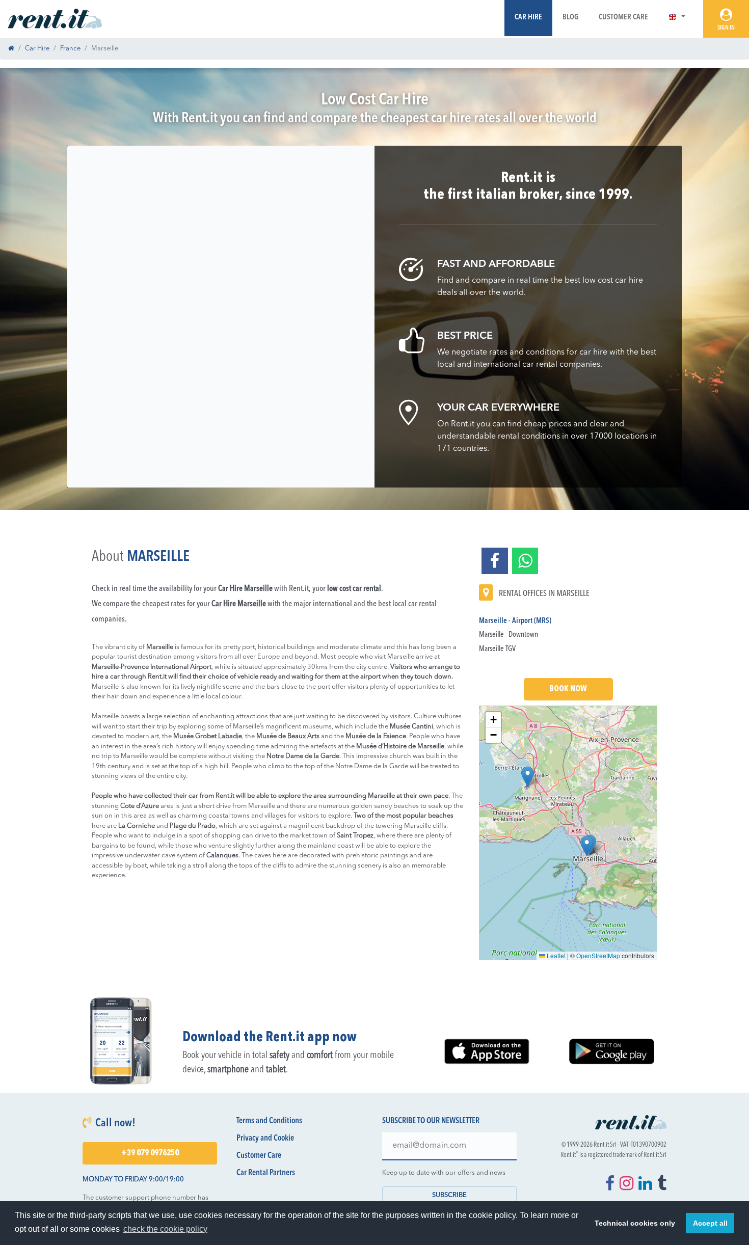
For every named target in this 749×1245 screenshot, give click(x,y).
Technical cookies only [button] (635, 1223)
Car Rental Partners (265, 1173)
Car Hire (528, 17)
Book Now (568, 689)
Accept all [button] (710, 1223)
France (70, 48)
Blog (570, 17)
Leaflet (555, 955)
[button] (677, 17)
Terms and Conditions (269, 1121)
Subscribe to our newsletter (430, 1121)
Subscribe (449, 1195)
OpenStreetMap (598, 955)
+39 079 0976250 (150, 1153)
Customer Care (623, 17)
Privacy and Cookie (265, 1138)
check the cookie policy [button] (165, 1229)
